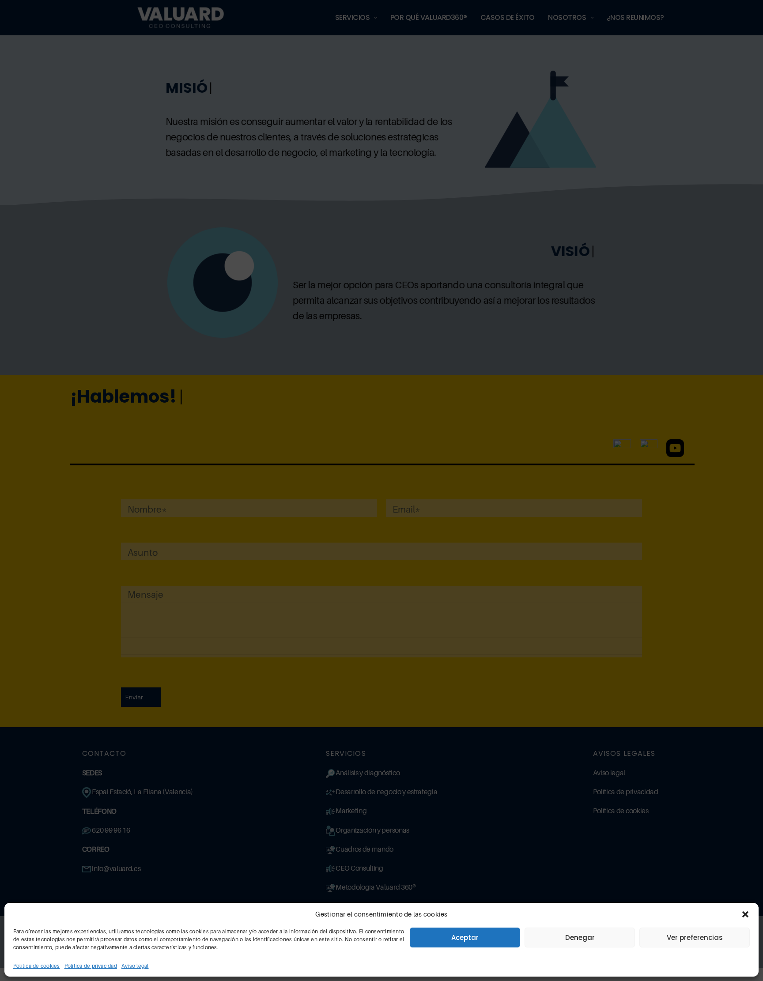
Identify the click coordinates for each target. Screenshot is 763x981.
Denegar (580, 937)
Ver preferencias (695, 937)
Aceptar (465, 937)
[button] (745, 914)
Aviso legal (135, 965)
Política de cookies (36, 965)
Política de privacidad (90, 965)
